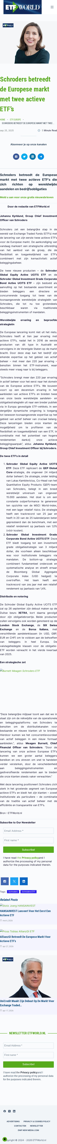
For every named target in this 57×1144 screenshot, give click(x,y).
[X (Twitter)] (9, 1111)
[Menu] (52, 7)
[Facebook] (4, 1111)
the (28, 857)
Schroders (13, 891)
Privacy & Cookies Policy (37, 1121)
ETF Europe (15, 119)
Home (2, 119)
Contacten (20, 1126)
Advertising (13, 1121)
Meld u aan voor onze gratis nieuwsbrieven (27, 197)
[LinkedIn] (14, 1111)
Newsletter (36, 1126)
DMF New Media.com (28, 1130)
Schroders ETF (28, 891)
